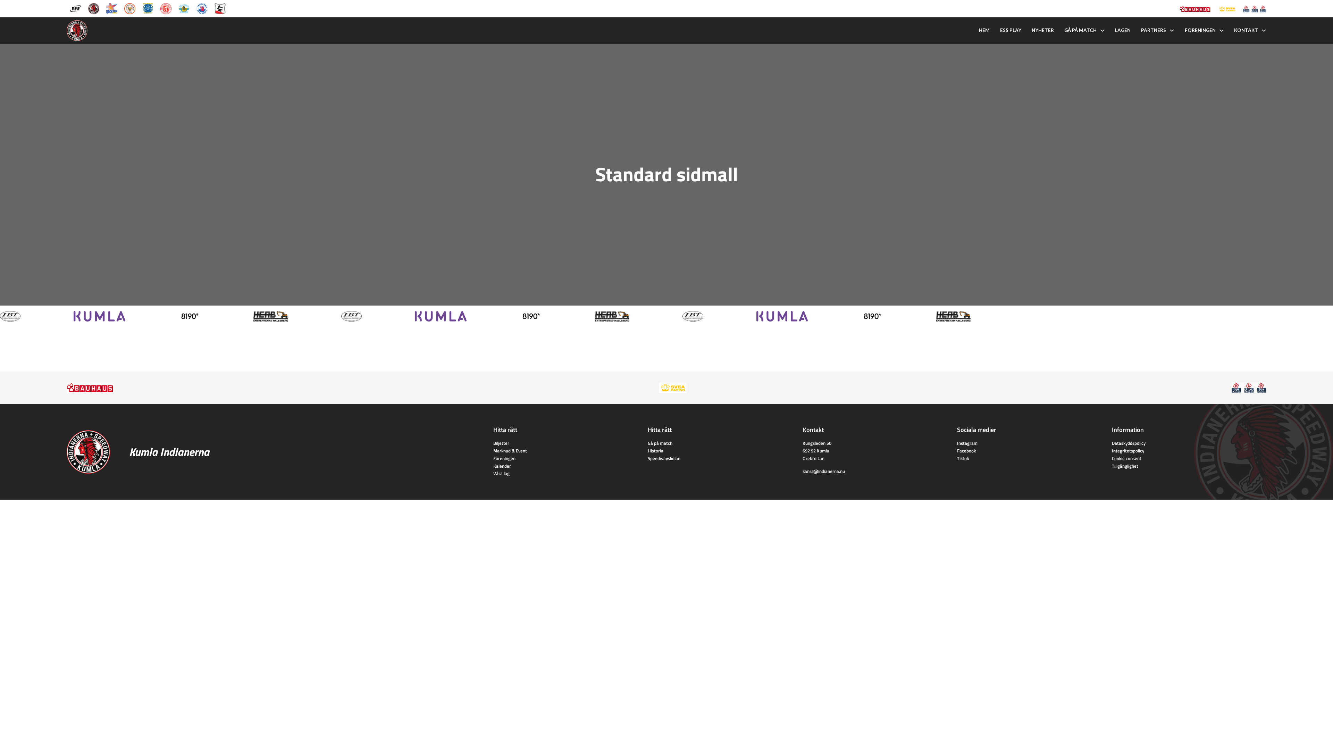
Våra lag (501, 473)
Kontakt (1246, 30)
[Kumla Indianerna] (93, 8)
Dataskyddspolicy (1129, 443)
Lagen (1123, 30)
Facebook (966, 450)
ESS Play (1010, 30)
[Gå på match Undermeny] (1102, 30)
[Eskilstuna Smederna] (220, 8)
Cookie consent (1126, 458)
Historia (655, 450)
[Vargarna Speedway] (202, 8)
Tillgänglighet (1125, 465)
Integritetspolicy (1128, 450)
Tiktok (963, 458)
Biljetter (501, 443)
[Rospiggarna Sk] (165, 8)
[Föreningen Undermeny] (1221, 30)
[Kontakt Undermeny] (1263, 30)
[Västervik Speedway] (184, 8)
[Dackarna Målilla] (111, 8)
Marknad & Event (510, 450)
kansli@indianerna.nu (824, 471)
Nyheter (1043, 30)
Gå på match (1080, 30)
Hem (984, 30)
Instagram (967, 443)
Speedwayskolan (664, 458)
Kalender (502, 465)
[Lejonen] (129, 8)
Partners (1153, 30)
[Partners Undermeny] (1171, 30)
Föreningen (1200, 30)
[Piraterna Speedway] (147, 8)
